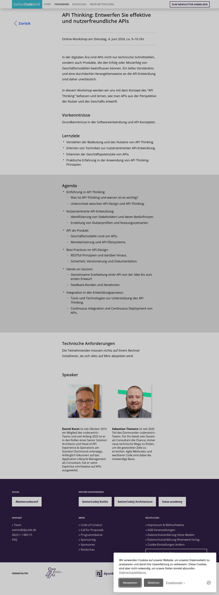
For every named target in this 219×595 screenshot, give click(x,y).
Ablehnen (153, 583)
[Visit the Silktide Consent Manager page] (209, 583)
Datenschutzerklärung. (132, 572)
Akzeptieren (130, 583)
